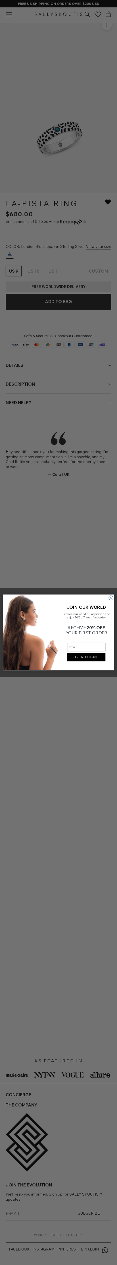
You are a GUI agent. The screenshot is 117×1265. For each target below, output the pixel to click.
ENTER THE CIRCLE (86, 657)
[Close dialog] (111, 598)
